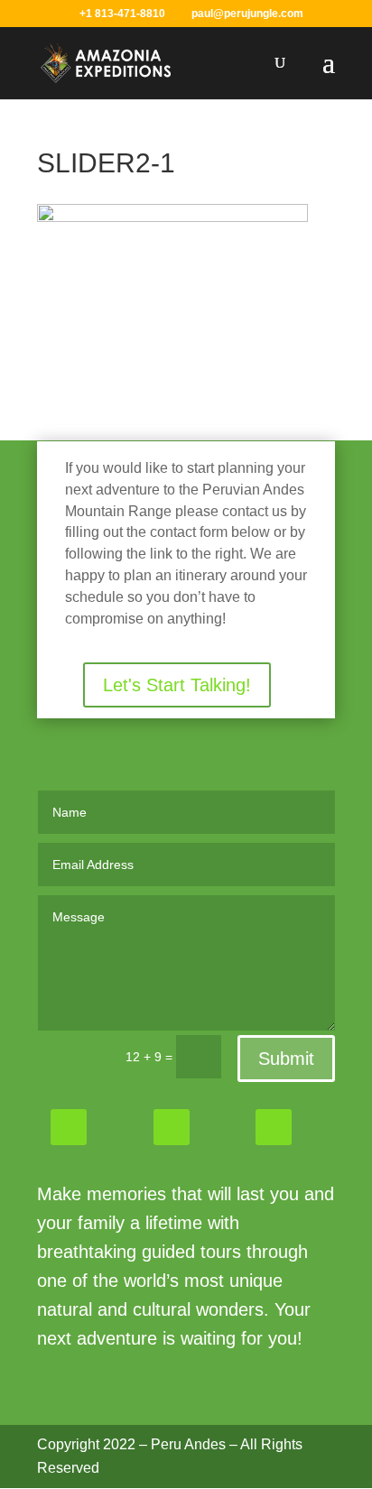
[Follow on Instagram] (171, 1127)
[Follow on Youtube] (274, 1127)
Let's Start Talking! (177, 685)
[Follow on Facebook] (69, 1127)
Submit (286, 1058)
